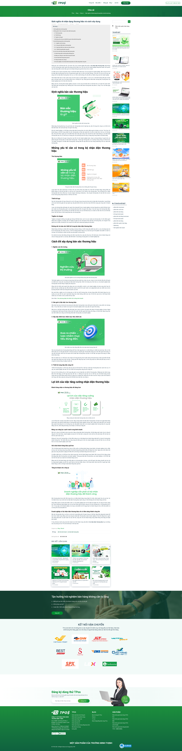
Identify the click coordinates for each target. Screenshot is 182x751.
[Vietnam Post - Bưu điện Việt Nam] (60, 639)
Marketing (116, 225)
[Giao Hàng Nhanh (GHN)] (80, 639)
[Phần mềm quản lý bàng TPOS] (55, 733)
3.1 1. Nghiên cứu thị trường (59, 43)
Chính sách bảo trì (76, 723)
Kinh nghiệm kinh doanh (119, 227)
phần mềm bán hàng (118, 212)
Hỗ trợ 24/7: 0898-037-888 (173, 3)
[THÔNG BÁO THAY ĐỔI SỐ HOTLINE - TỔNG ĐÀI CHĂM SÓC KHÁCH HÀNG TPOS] (120, 137)
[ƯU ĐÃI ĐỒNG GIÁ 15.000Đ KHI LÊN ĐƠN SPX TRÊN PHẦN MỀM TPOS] (120, 76)
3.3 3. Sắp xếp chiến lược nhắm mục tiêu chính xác (64, 47)
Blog (77, 13)
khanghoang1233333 (63, 24)
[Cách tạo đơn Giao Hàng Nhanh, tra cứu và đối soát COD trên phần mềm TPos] (120, 170)
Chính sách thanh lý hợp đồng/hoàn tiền (81, 725)
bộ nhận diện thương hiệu (73, 532)
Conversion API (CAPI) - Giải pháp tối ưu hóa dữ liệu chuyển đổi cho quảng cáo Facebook (60, 560)
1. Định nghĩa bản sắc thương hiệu (60, 29)
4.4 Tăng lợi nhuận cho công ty (60, 59)
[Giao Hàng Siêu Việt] (119, 651)
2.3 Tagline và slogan (58, 37)
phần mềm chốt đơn (118, 209)
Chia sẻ (81, 13)
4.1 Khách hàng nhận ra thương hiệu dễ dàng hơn (64, 53)
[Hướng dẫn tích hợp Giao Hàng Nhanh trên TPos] (120, 187)
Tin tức (93, 719)
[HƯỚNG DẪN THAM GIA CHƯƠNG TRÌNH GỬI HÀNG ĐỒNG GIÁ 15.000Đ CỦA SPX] (120, 59)
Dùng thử (57, 613)
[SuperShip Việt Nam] (80, 652)
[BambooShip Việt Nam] (110, 664)
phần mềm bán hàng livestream (121, 216)
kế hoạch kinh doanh (118, 214)
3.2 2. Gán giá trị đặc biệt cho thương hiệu (62, 45)
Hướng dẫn (74, 728)
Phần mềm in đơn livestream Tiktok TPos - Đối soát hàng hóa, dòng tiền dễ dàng (101, 560)
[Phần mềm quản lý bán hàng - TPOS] (59, 3)
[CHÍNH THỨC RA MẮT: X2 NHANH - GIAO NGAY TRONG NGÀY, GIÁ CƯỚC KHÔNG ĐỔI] (120, 153)
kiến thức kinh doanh (62, 532)
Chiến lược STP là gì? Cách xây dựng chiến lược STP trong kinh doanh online (60, 582)
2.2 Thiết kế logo (57, 35)
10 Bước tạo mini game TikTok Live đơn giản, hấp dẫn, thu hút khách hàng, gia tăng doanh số (80, 560)
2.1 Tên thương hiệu (58, 33)
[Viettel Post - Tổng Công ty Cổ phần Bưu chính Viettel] (119, 639)
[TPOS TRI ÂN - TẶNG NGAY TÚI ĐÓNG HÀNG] (120, 123)
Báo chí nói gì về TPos (97, 715)
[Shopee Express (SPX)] (70, 664)
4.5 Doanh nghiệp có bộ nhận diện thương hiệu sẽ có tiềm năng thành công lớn (70, 61)
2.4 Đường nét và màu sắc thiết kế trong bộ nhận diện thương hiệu (67, 39)
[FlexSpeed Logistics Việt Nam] (90, 664)
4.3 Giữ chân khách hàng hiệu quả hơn (62, 57)
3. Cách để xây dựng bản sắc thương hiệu (61, 41)
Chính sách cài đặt (76, 721)
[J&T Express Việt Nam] (99, 639)
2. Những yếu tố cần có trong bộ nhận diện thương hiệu (64, 31)
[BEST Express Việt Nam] (60, 651)
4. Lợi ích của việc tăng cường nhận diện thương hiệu (64, 51)
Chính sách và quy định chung (78, 717)
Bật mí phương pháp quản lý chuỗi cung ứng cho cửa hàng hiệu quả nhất (100, 582)
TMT (74, 746)
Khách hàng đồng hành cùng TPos (99, 721)
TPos (73, 13)
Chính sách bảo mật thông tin (78, 715)
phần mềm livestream (119, 207)
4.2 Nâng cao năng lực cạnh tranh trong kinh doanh (64, 55)
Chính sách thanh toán (77, 719)
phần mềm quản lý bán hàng (120, 223)
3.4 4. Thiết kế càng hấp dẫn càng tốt (61, 49)
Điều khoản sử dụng (76, 726)
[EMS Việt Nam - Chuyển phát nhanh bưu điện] (99, 651)
